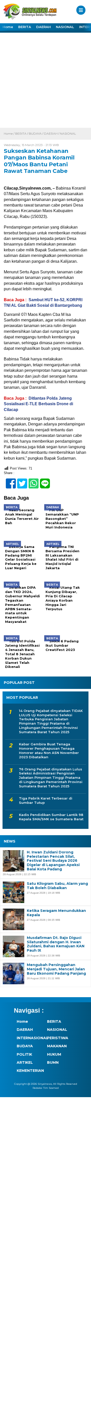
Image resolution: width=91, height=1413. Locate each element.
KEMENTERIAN (29, 1070)
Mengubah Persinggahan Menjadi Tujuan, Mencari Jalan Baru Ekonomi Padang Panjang (56, 969)
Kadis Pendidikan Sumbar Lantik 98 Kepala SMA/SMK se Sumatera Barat (51, 817)
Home (8, 27)
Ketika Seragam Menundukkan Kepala (56, 913)
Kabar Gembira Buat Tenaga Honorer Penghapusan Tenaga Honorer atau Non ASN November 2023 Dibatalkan (49, 750)
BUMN (53, 1062)
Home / (9, 133)
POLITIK (24, 1054)
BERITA (24, 27)
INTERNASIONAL (29, 1038)
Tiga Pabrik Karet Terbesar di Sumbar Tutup (45, 800)
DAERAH (43, 27)
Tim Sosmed (51, 1088)
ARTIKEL (25, 1062)
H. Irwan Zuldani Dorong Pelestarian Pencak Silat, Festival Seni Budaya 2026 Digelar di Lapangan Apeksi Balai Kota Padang (53, 860)
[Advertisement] (45, 79)
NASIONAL (65, 27)
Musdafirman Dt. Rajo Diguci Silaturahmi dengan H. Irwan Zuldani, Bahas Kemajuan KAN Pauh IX (55, 944)
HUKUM (54, 1054)
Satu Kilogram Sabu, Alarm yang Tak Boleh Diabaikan (57, 886)
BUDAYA (35, 133)
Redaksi (37, 1088)
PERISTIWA (57, 1038)
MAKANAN (57, 1046)
